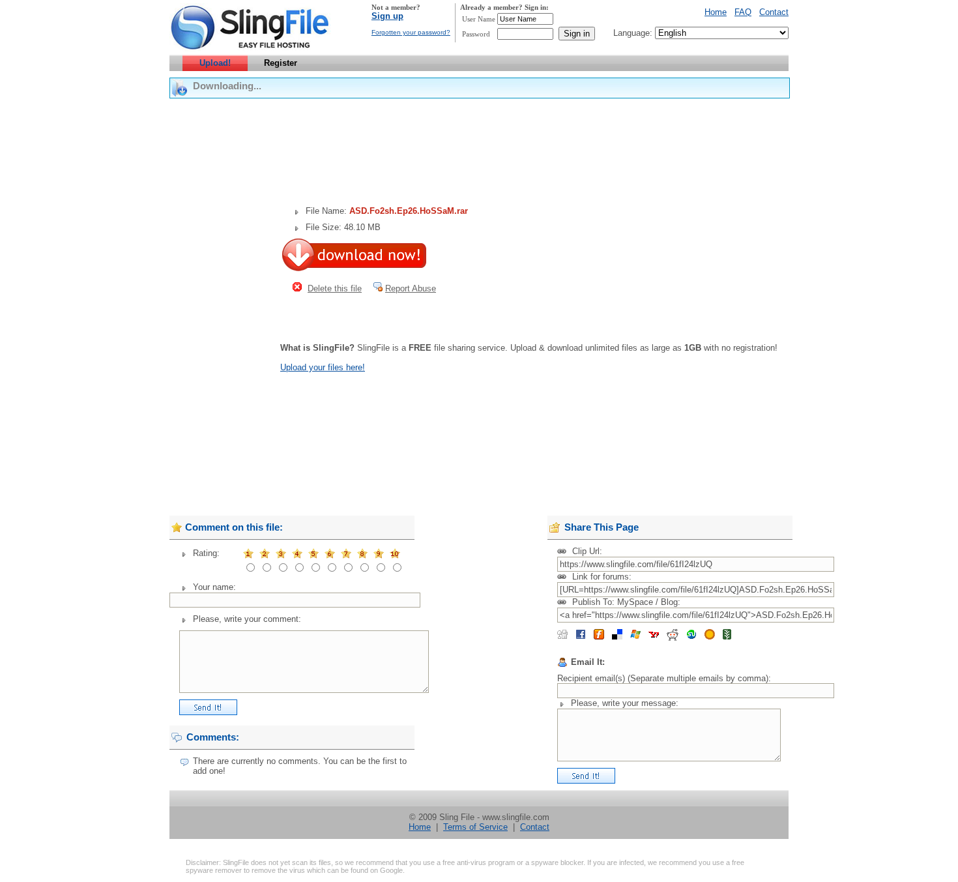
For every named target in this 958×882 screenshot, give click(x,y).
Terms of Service (475, 827)
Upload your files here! (322, 367)
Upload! (215, 63)
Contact (774, 12)
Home (715, 12)
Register (280, 63)
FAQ (742, 12)
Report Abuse (410, 288)
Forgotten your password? (410, 32)
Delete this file (335, 288)
